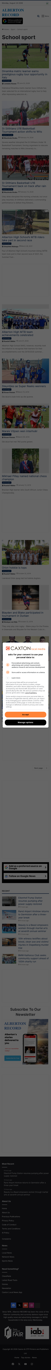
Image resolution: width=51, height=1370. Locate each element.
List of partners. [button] (31, 693)
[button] (25, 678)
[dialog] (26, 685)
